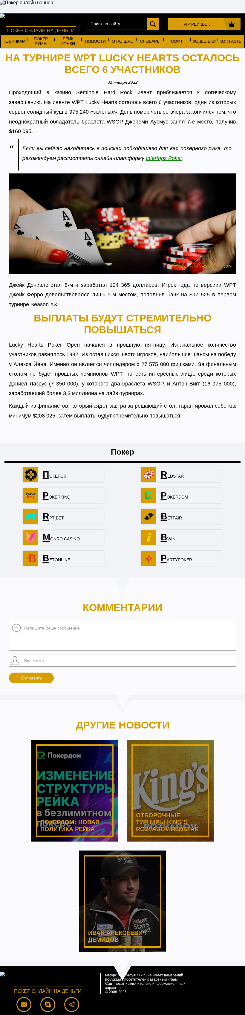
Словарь (150, 41)
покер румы (41, 41)
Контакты (231, 41)
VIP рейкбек (196, 24)
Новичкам (14, 41)
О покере (122, 41)
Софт (177, 41)
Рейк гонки (68, 41)
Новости (95, 41)
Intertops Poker (164, 158)
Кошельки (204, 41)
